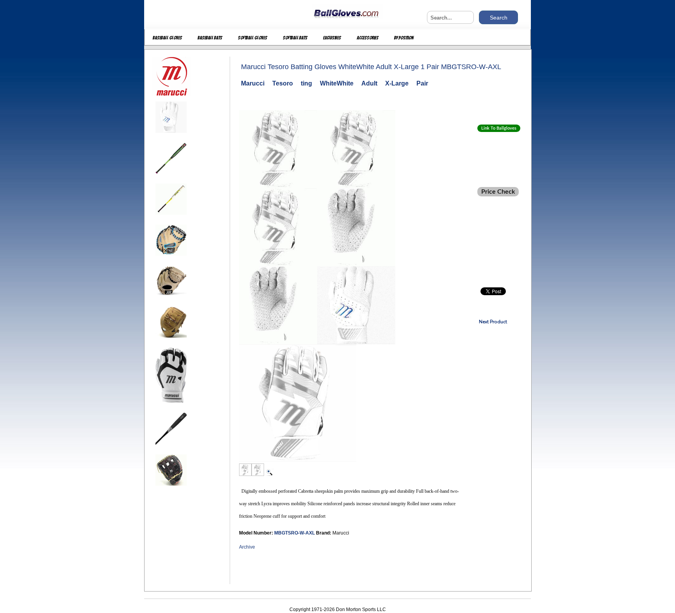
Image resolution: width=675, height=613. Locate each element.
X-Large (397, 83)
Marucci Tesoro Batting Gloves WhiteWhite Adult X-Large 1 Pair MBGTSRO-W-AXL (371, 67)
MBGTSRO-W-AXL (295, 533)
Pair (422, 83)
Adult (369, 83)
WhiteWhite (337, 83)
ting (306, 83)
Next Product (493, 322)
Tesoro (282, 83)
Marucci (252, 83)
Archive (247, 547)
